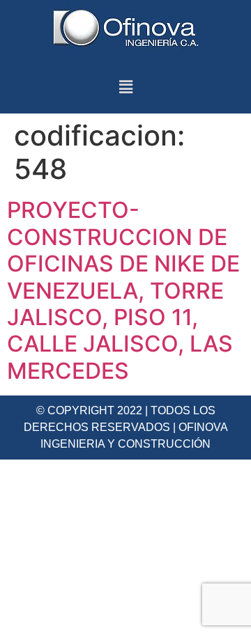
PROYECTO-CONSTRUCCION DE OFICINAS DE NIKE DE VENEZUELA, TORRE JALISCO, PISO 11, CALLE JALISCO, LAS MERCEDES (123, 290)
